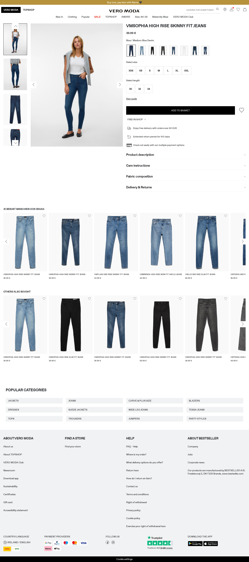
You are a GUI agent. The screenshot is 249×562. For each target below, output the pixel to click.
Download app (10, 478)
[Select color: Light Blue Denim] (142, 51)
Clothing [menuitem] (72, 16)
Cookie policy (133, 518)
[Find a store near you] (225, 10)
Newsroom (9, 470)
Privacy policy (133, 510)
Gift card (7, 502)
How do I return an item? (139, 478)
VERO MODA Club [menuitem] (183, 16)
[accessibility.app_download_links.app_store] (210, 545)
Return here (132, 470)
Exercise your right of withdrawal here (145, 526)
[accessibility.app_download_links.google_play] (195, 545)
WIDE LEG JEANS (138, 409)
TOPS (11, 418)
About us (8, 446)
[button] (131, 70)
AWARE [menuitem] (125, 16)
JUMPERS (134, 418)
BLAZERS (194, 400)
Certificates (9, 494)
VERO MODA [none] (11, 9)
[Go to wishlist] (238, 10)
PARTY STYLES (197, 418)
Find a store (75, 438)
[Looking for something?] (217, 8)
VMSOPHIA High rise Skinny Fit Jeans (166, 25)
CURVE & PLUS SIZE (140, 400)
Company (193, 446)
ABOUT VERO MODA (18, 438)
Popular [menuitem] (85, 16)
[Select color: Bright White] (184, 51)
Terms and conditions (137, 494)
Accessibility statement (15, 510)
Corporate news (196, 462)
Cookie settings (124, 559)
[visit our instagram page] (113, 543)
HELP (130, 438)
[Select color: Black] (152, 51)
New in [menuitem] (59, 16)
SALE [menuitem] (97, 16)
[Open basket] (244, 10)
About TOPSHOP (12, 454)
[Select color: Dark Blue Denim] (195, 51)
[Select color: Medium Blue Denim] (131, 51)
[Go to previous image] (15, 26)
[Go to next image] (15, 143)
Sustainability (10, 486)
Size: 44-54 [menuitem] (141, 16)
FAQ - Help (132, 446)
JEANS (72, 400)
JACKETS (13, 400)
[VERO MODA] (124, 11)
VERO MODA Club (13, 462)
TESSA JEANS (197, 409)
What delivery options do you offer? (144, 462)
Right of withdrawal (136, 502)
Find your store (73, 446)
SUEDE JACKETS (77, 409)
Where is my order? (136, 454)
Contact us (132, 486)
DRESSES (13, 409)
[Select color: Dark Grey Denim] (163, 51)
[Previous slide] (6, 242)
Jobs (190, 454)
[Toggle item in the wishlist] (241, 110)
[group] (25, 248)
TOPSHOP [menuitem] (111, 16)
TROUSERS (74, 418)
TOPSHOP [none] (28, 9)
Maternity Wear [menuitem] (160, 16)
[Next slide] (243, 242)
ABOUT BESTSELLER (203, 438)
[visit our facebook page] (107, 543)
